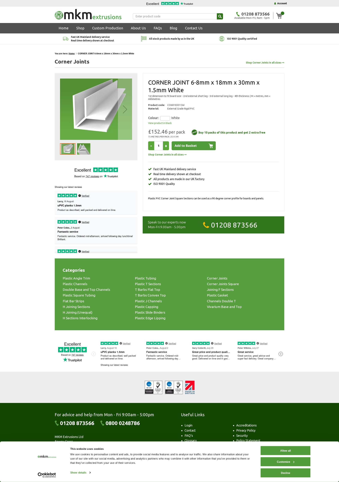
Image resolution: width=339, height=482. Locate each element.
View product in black (160, 123)
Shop (80, 28)
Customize (283, 461)
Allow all (285, 450)
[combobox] (178, 16)
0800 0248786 (123, 423)
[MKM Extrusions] (88, 14)
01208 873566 (234, 225)
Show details (78, 472)
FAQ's (189, 435)
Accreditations (246, 425)
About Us (138, 28)
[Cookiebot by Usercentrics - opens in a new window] (46, 475)
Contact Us (194, 28)
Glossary (191, 440)
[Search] (220, 16)
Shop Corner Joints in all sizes (264, 62)
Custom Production (107, 28)
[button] (125, 109)
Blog (173, 28)
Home (64, 28)
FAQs (158, 28)
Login (188, 425)
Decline (285, 472)
